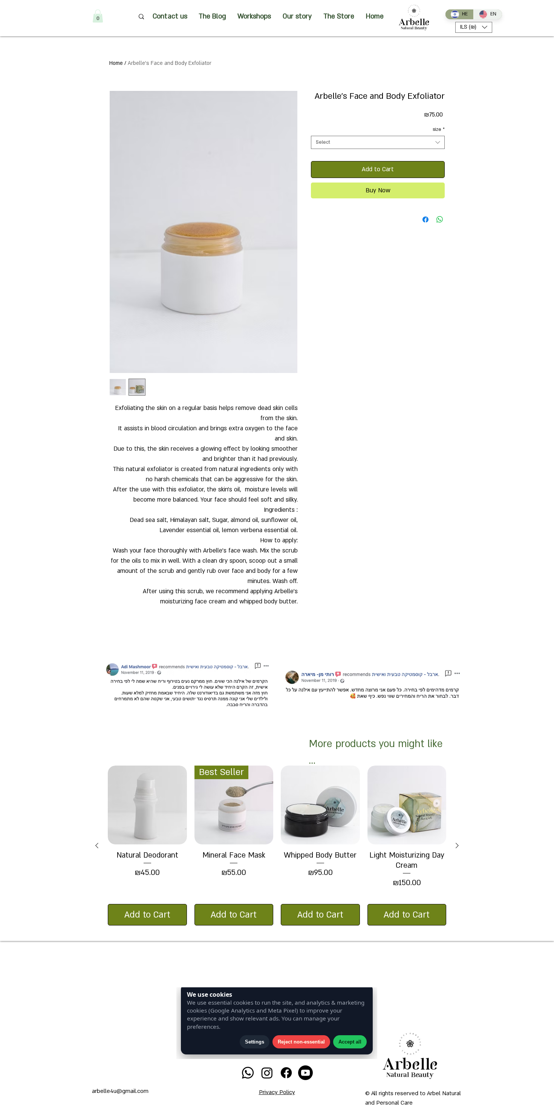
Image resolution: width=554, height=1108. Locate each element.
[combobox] (378, 142)
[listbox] (473, 27)
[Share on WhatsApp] (439, 219)
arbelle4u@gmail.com (120, 1091)
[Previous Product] (96, 845)
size (439, 129)
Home (116, 63)
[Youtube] (305, 1072)
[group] (277, 845)
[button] (97, 16)
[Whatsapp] (247, 1072)
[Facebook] (286, 1072)
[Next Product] (457, 845)
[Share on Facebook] (425, 219)
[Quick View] (147, 805)
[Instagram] (267, 1072)
